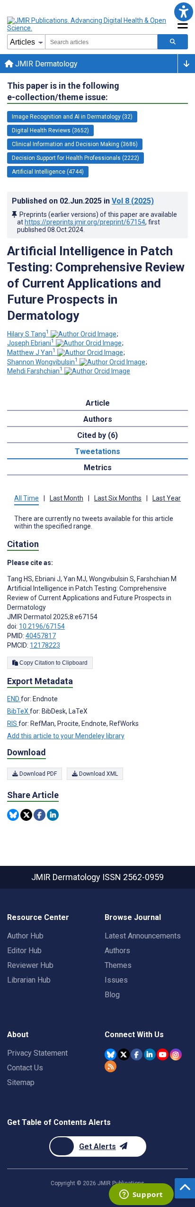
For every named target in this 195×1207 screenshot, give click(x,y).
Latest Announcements (143, 935)
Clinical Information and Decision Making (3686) (75, 144)
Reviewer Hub (30, 965)
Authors (117, 950)
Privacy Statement (37, 1053)
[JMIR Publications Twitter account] (124, 1054)
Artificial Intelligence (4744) (48, 171)
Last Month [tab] (66, 498)
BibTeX (18, 711)
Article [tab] (98, 403)
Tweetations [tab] (97, 451)
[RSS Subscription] (110, 1066)
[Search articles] (173, 41)
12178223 (45, 645)
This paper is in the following (63, 91)
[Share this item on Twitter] (26, 815)
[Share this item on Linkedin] (53, 815)
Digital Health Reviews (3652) (50, 130)
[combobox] (101, 41)
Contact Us (25, 1067)
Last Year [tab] (166, 498)
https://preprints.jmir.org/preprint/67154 (85, 222)
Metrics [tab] (98, 467)
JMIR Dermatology (45, 63)
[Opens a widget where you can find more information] (141, 1195)
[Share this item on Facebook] (39, 815)
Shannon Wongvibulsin (42, 362)
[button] (183, 11)
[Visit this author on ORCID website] (83, 334)
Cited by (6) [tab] (97, 435)
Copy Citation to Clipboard (53, 662)
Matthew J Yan (31, 352)
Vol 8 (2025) (133, 200)
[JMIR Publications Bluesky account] (110, 1054)
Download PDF (37, 774)
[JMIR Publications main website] (87, 24)
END (14, 699)
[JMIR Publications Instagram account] (176, 1054)
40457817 (41, 636)
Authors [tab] (97, 419)
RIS (12, 723)
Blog (112, 994)
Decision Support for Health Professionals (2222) (75, 158)
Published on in (83, 200)
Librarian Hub (29, 979)
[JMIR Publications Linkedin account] (150, 1054)
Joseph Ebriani (30, 343)
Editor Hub (24, 950)
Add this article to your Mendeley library (65, 736)
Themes (118, 965)
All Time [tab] (26, 498)
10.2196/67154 (42, 626)
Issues (116, 979)
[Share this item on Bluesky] (13, 815)
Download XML (98, 774)
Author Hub (25, 935)
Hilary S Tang (28, 334)
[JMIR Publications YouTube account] (162, 1054)
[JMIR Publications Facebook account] (136, 1054)
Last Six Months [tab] (118, 498)
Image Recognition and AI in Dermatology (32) (72, 116)
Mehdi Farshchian (35, 371)
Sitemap (21, 1082)
